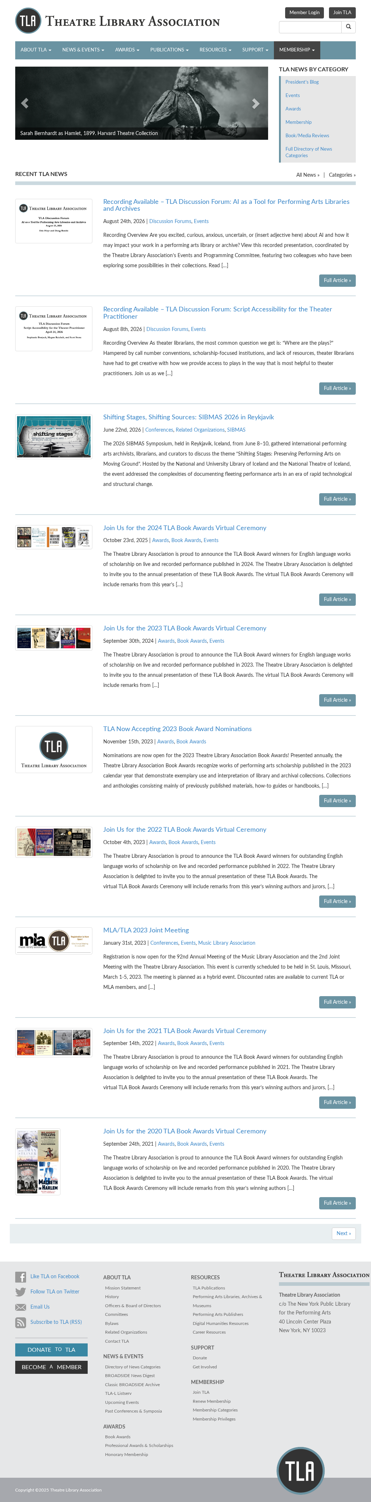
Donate (200, 1358)
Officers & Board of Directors (133, 1306)
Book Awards (186, 540)
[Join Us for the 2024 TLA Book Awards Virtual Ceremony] (53, 537)
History (112, 1297)
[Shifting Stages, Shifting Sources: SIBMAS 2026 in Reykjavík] (53, 436)
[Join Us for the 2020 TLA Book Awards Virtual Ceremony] (38, 1161)
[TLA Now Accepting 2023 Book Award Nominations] (53, 749)
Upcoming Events (122, 1402)
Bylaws (111, 1323)
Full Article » (337, 280)
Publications (167, 50)
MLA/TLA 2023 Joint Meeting (146, 930)
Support (253, 50)
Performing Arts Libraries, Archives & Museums (227, 1301)
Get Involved (205, 1367)
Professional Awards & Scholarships (139, 1445)
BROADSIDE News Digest (130, 1375)
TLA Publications (209, 1288)
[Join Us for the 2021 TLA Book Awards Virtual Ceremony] (53, 1042)
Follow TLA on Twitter (54, 1292)
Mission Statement (123, 1288)
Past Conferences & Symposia (133, 1411)
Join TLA (342, 12)
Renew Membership (212, 1401)
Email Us (40, 1307)
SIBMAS (236, 430)
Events (292, 95)
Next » (344, 1233)
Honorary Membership (126, 1454)
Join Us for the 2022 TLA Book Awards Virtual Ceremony (184, 830)
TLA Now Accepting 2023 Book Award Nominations (177, 729)
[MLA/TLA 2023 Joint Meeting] (53, 940)
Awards (125, 50)
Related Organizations (200, 430)
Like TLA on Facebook (54, 1276)
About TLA (34, 50)
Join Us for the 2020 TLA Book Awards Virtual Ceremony (184, 1131)
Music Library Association (226, 943)
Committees (116, 1314)
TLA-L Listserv (118, 1393)
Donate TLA (51, 1350)
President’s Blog (302, 82)
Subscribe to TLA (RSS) (56, 1322)
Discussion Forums (170, 221)
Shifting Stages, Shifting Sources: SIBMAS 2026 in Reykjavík (188, 417)
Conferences (159, 430)
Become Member (52, 1367)
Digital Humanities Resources (221, 1323)
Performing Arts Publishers (218, 1314)
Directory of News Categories (133, 1367)
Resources (214, 50)
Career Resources (209, 1332)
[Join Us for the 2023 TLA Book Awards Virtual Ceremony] (53, 638)
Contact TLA (117, 1341)
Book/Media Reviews (307, 136)
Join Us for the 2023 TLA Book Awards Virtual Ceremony (184, 628)
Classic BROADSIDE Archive (132, 1385)
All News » (308, 175)
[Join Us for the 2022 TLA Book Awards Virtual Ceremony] (53, 842)
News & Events (81, 50)
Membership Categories (215, 1410)
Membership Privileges (214, 1419)
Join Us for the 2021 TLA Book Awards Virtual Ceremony (184, 1031)
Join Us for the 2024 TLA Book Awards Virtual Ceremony (184, 528)
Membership (295, 50)
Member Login (304, 12)
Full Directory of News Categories (308, 152)
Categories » (342, 175)
